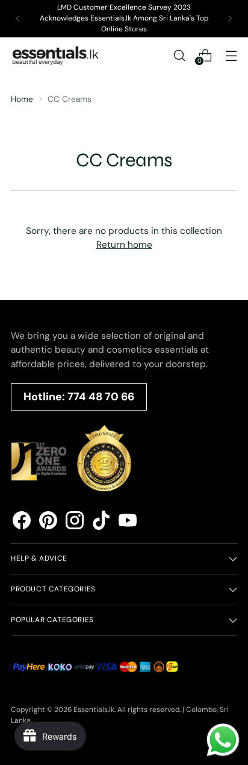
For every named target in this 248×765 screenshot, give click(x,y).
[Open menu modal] (231, 55)
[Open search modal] (179, 55)
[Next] (230, 18)
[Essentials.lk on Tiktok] (101, 522)
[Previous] (18, 18)
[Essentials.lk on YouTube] (127, 522)
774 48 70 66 (100, 396)
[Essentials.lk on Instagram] (74, 522)
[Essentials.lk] (56, 55)
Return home (124, 245)
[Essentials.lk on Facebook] (22, 522)
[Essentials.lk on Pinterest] (48, 522)
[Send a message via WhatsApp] (223, 740)
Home (22, 98)
